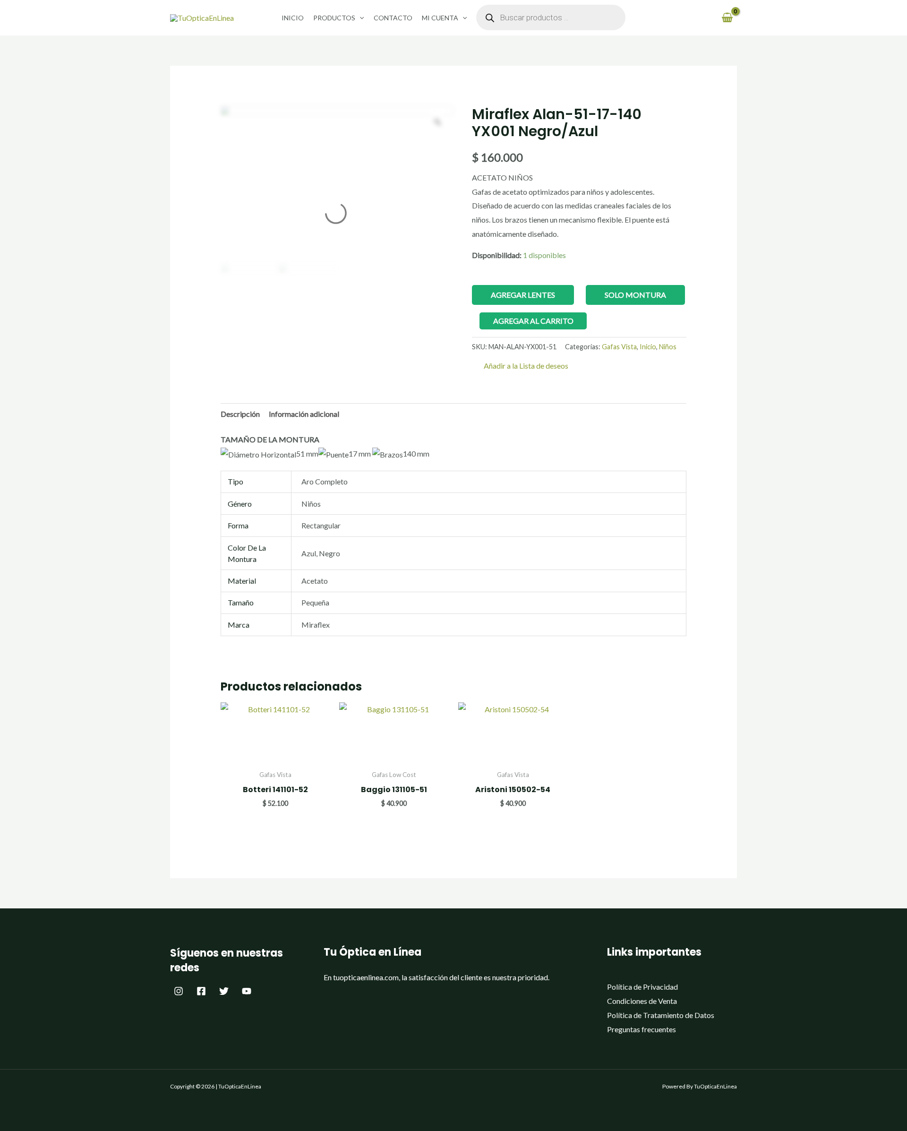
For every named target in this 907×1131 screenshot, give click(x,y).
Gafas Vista (619, 347)
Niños (667, 347)
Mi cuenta (440, 18)
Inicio (293, 18)
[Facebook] (201, 991)
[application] (359, 18)
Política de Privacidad (642, 986)
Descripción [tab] (240, 413)
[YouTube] (246, 991)
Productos (334, 18)
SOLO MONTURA (635, 294)
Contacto (393, 18)
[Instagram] (178, 991)
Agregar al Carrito (533, 320)
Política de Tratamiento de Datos (660, 1014)
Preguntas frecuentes (641, 1029)
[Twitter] (223, 991)
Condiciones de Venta (642, 1000)
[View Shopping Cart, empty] (727, 17)
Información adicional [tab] (304, 413)
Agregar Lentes (523, 294)
